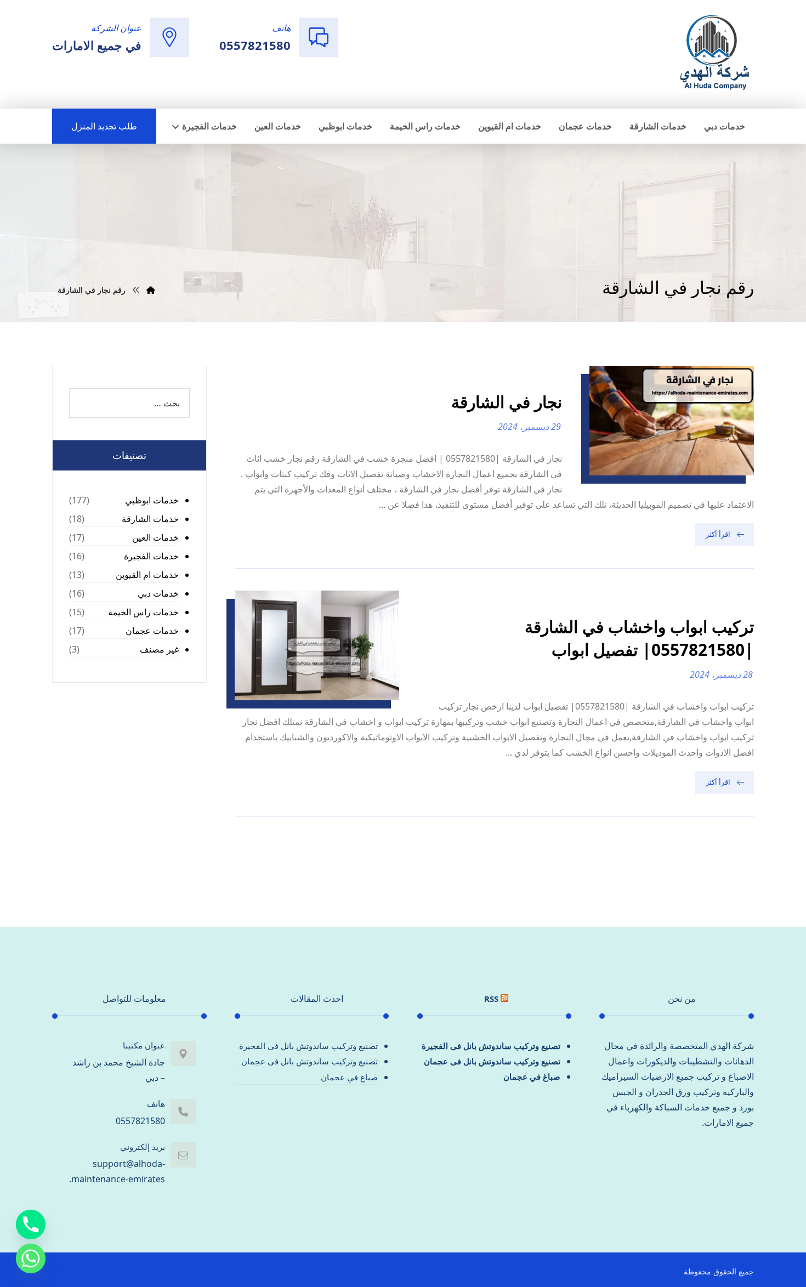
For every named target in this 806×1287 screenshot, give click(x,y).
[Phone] (31, 1224)
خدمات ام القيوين (147, 575)
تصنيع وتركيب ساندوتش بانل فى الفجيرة (491, 1045)
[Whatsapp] (31, 1258)
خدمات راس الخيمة (143, 612)
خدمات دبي (158, 593)
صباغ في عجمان (531, 1076)
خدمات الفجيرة (151, 556)
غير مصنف (159, 649)
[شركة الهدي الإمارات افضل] (714, 53)
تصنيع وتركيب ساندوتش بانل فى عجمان (492, 1061)
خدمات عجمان (152, 631)
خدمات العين (155, 537)
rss (491, 998)
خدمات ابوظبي (152, 500)
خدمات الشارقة (150, 519)
